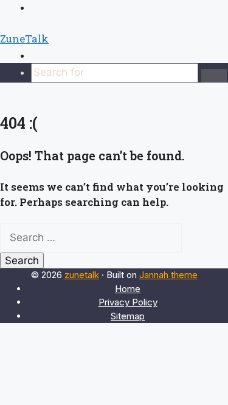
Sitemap (128, 316)
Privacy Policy (127, 302)
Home (127, 288)
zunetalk (81, 275)
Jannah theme (168, 275)
